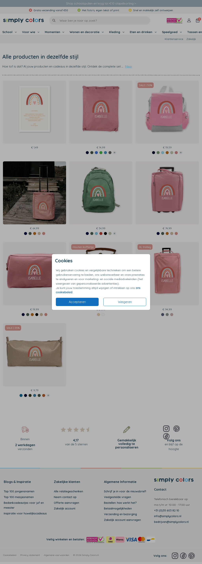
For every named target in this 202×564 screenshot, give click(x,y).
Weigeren (125, 302)
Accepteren (77, 302)
